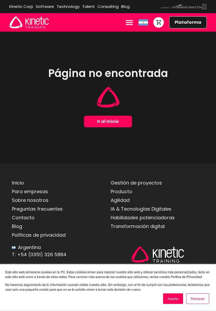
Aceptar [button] (173, 298)
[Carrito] (158, 22)
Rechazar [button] (198, 298)
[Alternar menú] (129, 22)
